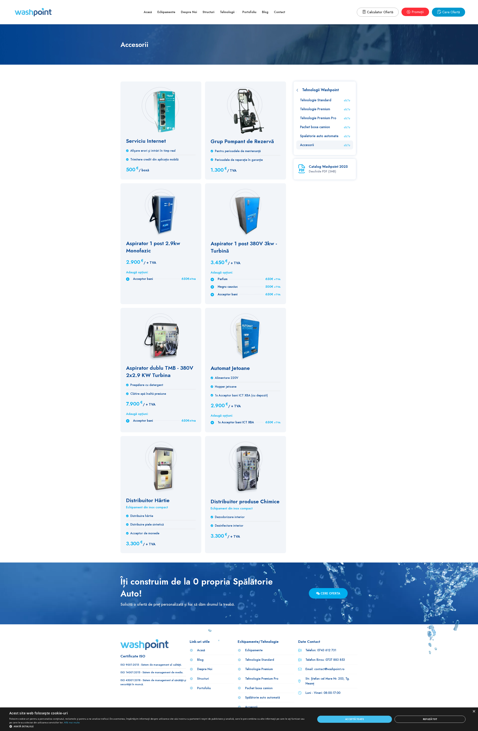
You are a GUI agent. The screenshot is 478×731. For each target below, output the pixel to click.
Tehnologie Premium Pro (318, 118)
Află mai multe (72, 722)
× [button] (473, 711)
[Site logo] (33, 12)
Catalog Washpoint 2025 (328, 166)
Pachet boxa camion (315, 127)
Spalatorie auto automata (319, 136)
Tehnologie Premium (315, 109)
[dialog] (239, 719)
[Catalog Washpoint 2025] (301, 168)
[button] (158, 726)
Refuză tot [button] (430, 719)
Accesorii (307, 145)
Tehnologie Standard (315, 100)
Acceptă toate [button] (354, 719)
